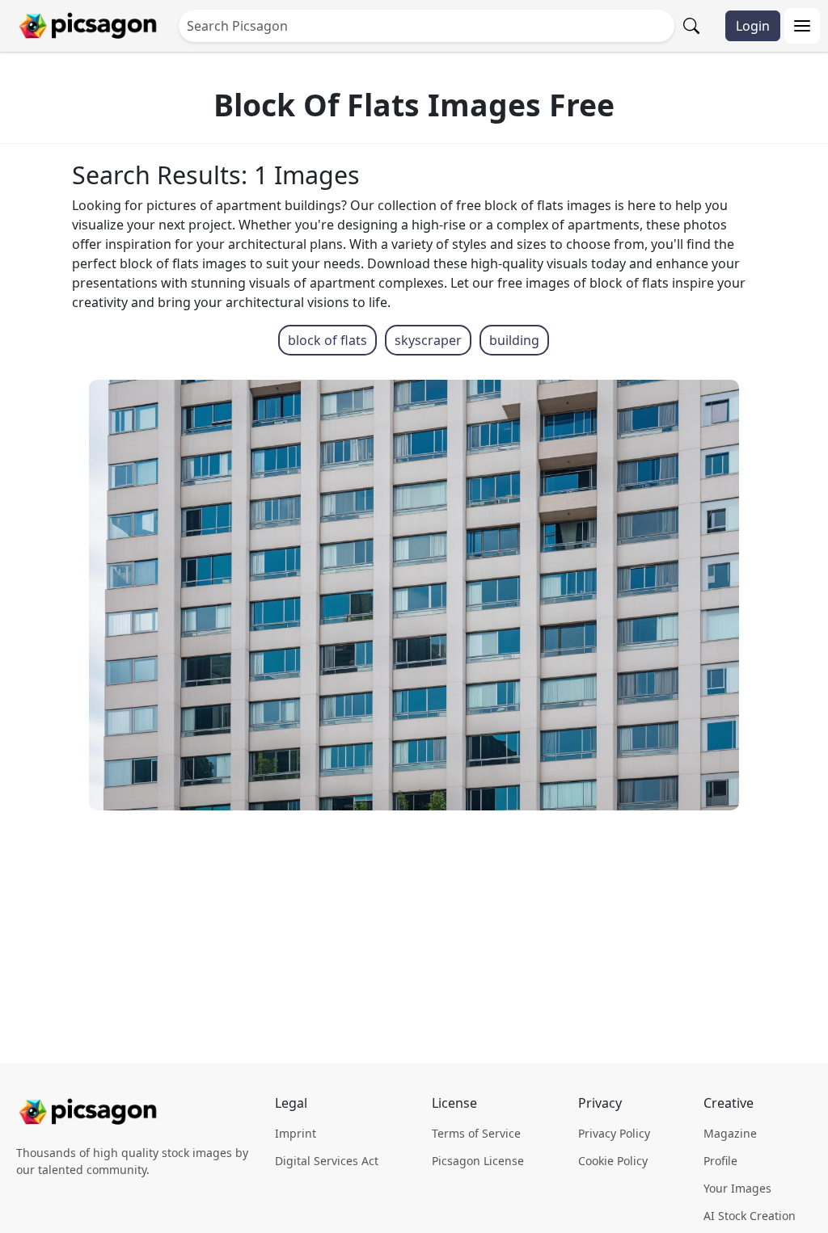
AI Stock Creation (749, 1215)
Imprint (295, 1133)
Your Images (737, 1188)
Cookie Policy (613, 1160)
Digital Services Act (326, 1160)
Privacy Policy (614, 1133)
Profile (720, 1160)
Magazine (730, 1133)
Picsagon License (478, 1160)
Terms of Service (476, 1133)
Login (753, 26)
